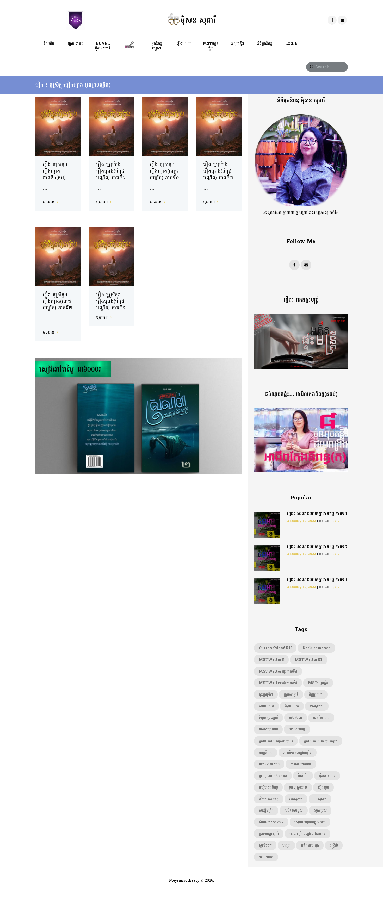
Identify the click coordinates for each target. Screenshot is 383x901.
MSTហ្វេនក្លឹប (318, 682)
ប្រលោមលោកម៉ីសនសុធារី (276, 740)
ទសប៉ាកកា (317, 706)
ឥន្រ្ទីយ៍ (334, 845)
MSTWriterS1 (308, 659)
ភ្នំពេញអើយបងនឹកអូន (273, 775)
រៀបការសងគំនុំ (269, 799)
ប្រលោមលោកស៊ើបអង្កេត (320, 740)
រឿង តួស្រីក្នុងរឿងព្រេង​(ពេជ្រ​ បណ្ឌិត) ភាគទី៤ (164, 171)
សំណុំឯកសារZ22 (271, 822)
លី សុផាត (319, 799)
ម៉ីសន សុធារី (327, 775)
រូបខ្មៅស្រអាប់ (298, 787)
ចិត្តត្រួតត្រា (316, 694)
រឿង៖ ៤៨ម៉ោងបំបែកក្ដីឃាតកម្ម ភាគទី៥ (317, 546)
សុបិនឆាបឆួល (293, 810)
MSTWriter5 (271, 659)
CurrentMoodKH (275, 648)
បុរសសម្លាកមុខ (268, 729)
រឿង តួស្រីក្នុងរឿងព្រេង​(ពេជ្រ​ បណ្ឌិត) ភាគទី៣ (218, 171)
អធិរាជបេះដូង (310, 845)
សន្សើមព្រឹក (266, 810)
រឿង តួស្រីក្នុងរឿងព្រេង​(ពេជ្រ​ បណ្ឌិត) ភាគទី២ (57, 301)
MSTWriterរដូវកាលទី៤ (278, 671)
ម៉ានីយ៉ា (303, 775)
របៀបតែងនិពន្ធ (268, 787)
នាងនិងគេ (295, 717)
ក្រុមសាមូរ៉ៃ (291, 694)
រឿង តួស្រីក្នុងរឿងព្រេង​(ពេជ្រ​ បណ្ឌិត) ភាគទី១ (111, 301)
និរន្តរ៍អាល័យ (321, 717)
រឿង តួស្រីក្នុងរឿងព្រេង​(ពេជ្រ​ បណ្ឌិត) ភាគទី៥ (111, 171)
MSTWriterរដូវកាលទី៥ (278, 682)
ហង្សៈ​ (286, 845)
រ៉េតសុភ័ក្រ (295, 799)
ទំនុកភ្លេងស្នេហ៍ (268, 717)
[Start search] (310, 67)
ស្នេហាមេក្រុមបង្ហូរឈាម (309, 822)
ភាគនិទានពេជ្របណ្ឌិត (297, 752)
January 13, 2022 (301, 521)
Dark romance (316, 648)
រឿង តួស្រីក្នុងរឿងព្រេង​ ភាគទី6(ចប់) (55, 171)
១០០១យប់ (266, 857)
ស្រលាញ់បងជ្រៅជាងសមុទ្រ (307, 833)
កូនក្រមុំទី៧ (266, 694)
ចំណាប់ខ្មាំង (266, 706)
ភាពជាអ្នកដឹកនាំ (300, 764)
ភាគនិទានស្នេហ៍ (269, 764)
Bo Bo (324, 521)
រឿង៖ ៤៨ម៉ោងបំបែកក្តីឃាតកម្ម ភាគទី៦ (317, 513)
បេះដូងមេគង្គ (297, 729)
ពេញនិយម (266, 752)
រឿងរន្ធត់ (323, 787)
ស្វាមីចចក (265, 845)
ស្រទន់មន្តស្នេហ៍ (269, 833)
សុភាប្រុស (320, 810)
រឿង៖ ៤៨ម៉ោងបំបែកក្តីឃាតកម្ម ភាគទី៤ (317, 579)
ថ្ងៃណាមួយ (292, 706)
